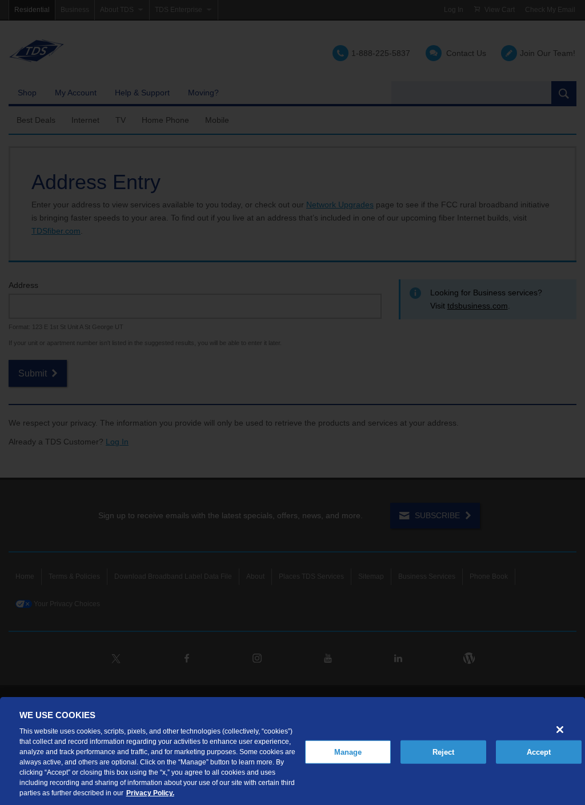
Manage (348, 751)
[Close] (559, 729)
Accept (539, 751)
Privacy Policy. (150, 793)
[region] (292, 751)
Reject (443, 751)
